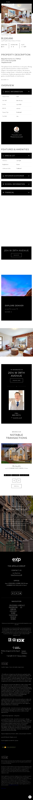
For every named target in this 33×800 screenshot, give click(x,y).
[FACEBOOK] (12, 593)
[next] (19, 480)
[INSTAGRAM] (16, 593)
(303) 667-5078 (17, 134)
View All (24, 28)
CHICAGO (13, 611)
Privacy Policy (21, 656)
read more (7, 311)
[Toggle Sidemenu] (30, 4)
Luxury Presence (24, 652)
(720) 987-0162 (21, 540)
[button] (16, 532)
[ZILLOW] (20, 593)
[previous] (14, 480)
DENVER (13, 609)
